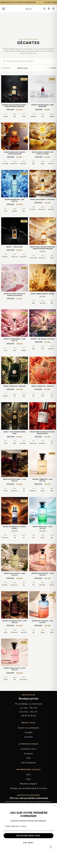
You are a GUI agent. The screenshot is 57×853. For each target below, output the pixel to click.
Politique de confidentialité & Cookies (28, 788)
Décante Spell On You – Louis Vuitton (14, 669)
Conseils (28, 737)
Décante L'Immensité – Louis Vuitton (42, 480)
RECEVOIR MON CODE (29, 836)
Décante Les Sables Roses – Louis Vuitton (14, 621)
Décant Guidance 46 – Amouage (42, 386)
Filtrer (53, 68)
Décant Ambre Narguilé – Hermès (42, 293)
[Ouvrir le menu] (3, 8)
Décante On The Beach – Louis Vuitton (42, 621)
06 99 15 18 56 (28, 716)
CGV (28, 774)
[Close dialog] (54, 805)
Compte (28, 732)
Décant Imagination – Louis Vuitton (14, 200)
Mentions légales (28, 783)
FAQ (28, 758)
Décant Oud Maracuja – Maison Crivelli (14, 527)
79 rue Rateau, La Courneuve (28, 704)
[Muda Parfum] (28, 8)
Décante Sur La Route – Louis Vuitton (14, 574)
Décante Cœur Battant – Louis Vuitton (42, 574)
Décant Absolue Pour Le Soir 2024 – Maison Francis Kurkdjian (42, 247)
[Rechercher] (44, 8)
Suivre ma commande (28, 728)
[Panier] (53, 8)
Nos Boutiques (28, 762)
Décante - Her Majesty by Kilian (42, 339)
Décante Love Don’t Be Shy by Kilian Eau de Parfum (14, 294)
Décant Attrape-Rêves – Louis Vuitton (14, 339)
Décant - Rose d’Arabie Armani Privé (15, 432)
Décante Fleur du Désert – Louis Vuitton (14, 480)
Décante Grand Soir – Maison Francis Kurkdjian (14, 153)
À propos (28, 753)
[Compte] (48, 8)
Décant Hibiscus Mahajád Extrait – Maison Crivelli (42, 432)
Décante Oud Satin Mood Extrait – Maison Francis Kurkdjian (14, 105)
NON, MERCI (28, 843)
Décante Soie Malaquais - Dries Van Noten (42, 105)
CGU (28, 779)
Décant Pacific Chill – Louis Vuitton (42, 527)
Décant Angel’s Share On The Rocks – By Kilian (42, 153)
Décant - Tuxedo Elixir (14, 247)
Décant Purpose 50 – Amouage (14, 386)
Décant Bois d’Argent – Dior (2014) (42, 199)
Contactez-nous (28, 749)
